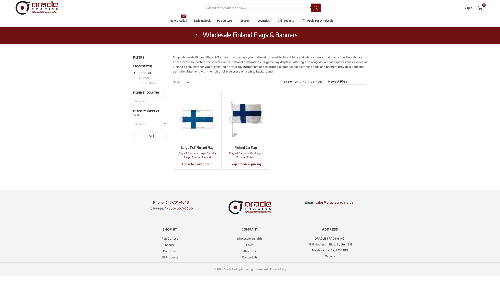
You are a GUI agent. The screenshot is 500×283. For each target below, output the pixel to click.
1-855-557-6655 (179, 208)
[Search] (316, 8)
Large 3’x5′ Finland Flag (197, 148)
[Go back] (198, 35)
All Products (169, 257)
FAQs (249, 245)
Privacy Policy (278, 269)
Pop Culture (169, 238)
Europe (196, 157)
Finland (206, 157)
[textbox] (150, 101)
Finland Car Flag (246, 148)
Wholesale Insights (250, 238)
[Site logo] (37, 8)
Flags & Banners (188, 153)
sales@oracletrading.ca (334, 202)
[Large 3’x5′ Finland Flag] (197, 119)
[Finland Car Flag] (246, 119)
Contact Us (250, 257)
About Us (249, 251)
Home (176, 82)
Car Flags (255, 153)
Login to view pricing (197, 164)
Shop (187, 82)
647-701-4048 (177, 202)
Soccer (169, 245)
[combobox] (150, 101)
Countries (170, 251)
